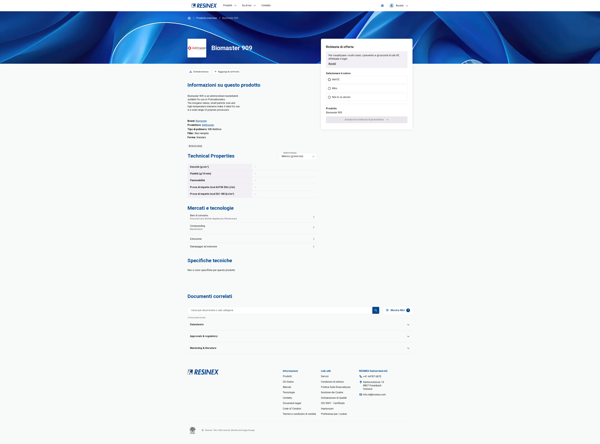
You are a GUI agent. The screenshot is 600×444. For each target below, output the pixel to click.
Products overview (206, 18)
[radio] (367, 79)
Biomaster (201, 120)
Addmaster (208, 125)
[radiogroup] (367, 88)
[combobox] (296, 156)
